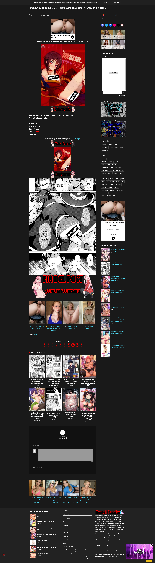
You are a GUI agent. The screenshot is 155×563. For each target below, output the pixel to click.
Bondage (104, 162)
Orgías (110, 187)
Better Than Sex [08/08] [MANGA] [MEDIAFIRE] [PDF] (54, 415)
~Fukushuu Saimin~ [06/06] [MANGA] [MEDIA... (46, 515)
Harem (120, 173)
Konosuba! (36, 335)
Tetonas (119, 193)
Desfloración (105, 167)
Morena (111, 184)
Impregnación (112, 176)
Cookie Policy (65, 532)
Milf (123, 181)
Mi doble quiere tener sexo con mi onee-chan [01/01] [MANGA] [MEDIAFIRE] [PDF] (54, 382)
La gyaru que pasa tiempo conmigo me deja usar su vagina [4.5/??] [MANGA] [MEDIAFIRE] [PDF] (118, 319)
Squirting (104, 193)
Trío (103, 195)
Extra (116, 144)
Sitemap (64, 543)
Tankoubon (112, 193)
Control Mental (106, 164)
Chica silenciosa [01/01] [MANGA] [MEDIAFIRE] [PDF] (71, 414)
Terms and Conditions (67, 540)
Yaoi (114, 195)
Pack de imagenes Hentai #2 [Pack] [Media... (46, 528)
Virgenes (109, 195)
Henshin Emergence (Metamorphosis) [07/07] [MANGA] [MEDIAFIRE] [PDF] (118, 278)
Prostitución (119, 190)
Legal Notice (65, 536)
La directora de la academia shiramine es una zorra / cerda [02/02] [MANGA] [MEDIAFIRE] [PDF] (118, 306)
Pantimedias (105, 190)
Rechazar (116, 2)
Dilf (112, 167)
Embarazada (105, 170)
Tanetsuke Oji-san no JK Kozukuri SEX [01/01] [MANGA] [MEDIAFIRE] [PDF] (37, 415)
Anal (109, 159)
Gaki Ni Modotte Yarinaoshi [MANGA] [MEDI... (46, 521)
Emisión (110, 144)
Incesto (119, 176)
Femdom (104, 173)
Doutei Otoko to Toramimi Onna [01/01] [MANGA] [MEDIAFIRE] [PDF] (71, 381)
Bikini (114, 159)
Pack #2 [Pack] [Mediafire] (42, 541)
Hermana (104, 176)
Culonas (114, 164)
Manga (48, 15)
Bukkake (110, 162)
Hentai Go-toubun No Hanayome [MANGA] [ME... (47, 547)
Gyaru (115, 173)
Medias (117, 181)
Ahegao (104, 159)
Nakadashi (118, 184)
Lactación (104, 178)
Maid (103, 181)
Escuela (112, 170)
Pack (121, 147)
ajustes (95, 2)
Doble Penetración (119, 167)
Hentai (111, 147)
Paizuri (116, 187)
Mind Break (104, 184)
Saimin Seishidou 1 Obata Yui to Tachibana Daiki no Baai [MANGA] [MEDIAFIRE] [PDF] (88, 382)
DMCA (64, 521)
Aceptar (106, 2)
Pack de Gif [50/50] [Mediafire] (43, 554)
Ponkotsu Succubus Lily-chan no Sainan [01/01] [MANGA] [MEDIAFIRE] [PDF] (37, 382)
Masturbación (110, 181)
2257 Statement (66, 525)
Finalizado (43, 15)
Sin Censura (105, 150)
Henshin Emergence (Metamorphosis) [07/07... (46, 534)
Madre (122, 178)
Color (116, 162)
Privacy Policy (65, 529)
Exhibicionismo (119, 170)
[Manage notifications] (3, 554)
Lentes (117, 178)
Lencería (111, 178)
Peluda (112, 190)
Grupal (109, 173)
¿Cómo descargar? (75, 139)
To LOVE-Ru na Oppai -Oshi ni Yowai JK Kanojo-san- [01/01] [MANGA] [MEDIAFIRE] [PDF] (88, 416)
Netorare (104, 187)
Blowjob (120, 159)
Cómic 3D (104, 144)
